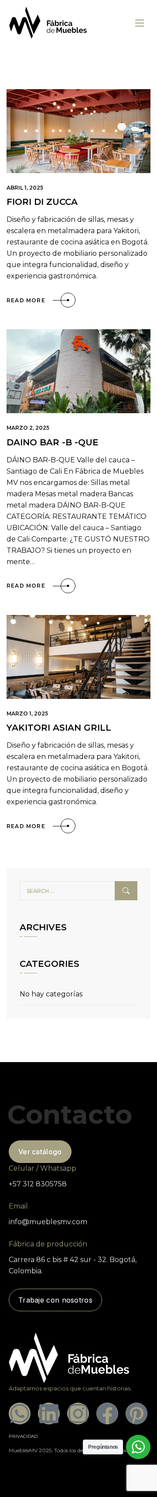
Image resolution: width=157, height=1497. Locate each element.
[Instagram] (78, 1413)
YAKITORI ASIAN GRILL (59, 727)
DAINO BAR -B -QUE (53, 442)
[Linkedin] (49, 1413)
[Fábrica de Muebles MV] (48, 23)
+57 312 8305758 (38, 1184)
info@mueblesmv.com (48, 1222)
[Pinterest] (136, 1413)
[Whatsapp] (20, 1413)
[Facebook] (107, 1413)
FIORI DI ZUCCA (42, 202)
